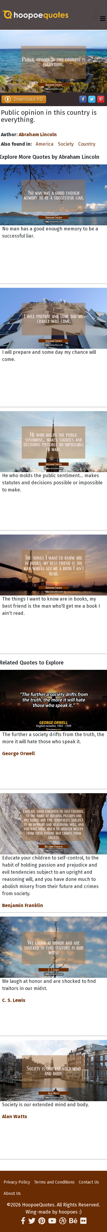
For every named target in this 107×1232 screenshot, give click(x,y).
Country (86, 144)
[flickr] (83, 1221)
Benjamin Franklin (22, 905)
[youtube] (52, 1221)
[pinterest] (41, 1221)
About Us (12, 1193)
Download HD (28, 99)
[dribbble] (62, 1221)
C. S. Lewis (13, 1000)
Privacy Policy (17, 1182)
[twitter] (31, 1221)
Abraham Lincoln (38, 134)
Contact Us (89, 1182)
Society (66, 144)
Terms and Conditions (54, 1182)
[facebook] (23, 1221)
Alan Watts (14, 1116)
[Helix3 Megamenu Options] (103, 19)
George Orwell (18, 753)
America (45, 144)
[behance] (73, 1221)
